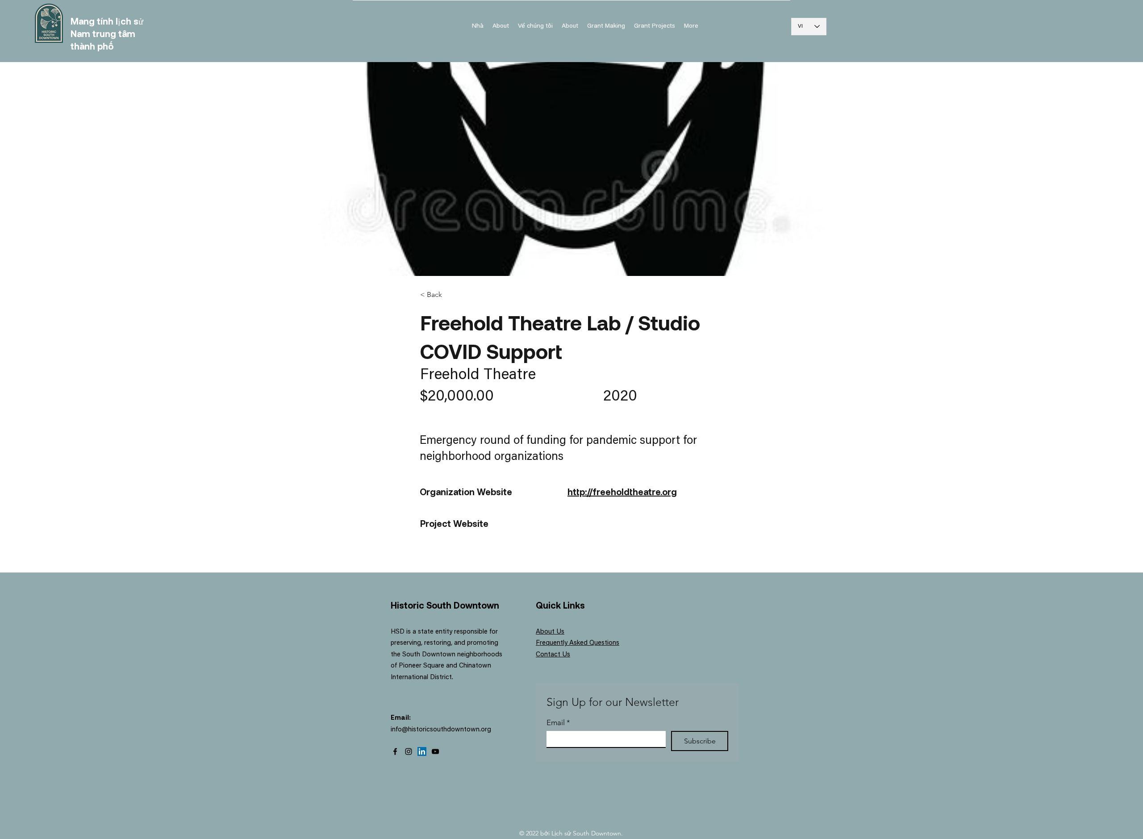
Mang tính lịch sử (107, 21)
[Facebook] (395, 751)
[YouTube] (435, 751)
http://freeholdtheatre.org (622, 491)
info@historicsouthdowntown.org (441, 729)
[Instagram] (408, 751)
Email (558, 722)
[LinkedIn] (421, 751)
